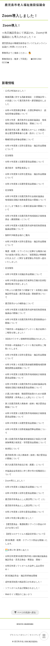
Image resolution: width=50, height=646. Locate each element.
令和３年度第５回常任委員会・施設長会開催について (25, 176)
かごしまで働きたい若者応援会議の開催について (25, 208)
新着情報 (8, 83)
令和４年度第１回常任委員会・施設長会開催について (25, 147)
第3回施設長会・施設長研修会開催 (21, 575)
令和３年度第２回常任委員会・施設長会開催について (25, 356)
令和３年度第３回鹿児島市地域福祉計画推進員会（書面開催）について (25, 217)
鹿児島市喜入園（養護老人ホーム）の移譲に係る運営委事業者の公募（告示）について (25, 131)
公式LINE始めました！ (15, 90)
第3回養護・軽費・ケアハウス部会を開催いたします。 (26, 542)
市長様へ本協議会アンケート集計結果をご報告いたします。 (25, 347)
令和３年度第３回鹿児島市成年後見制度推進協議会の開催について (25, 311)
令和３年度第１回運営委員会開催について (24, 423)
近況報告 (9, 155)
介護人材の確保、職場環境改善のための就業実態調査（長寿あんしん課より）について (25, 395)
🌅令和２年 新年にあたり (17, 550)
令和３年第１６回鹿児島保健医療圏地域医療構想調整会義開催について (25, 366)
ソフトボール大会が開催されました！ (22, 588)
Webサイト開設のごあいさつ (18, 594)
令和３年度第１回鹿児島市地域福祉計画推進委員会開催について (25, 415)
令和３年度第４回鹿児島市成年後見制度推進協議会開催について (25, 227)
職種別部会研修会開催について (19, 139)
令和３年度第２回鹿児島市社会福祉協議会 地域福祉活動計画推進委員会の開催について (25, 198)
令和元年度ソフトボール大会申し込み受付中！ (24, 567)
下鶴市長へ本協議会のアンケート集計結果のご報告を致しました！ (25, 331)
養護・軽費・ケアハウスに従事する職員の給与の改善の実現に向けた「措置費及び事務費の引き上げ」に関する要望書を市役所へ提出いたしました (25, 256)
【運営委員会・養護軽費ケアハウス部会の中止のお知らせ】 (25, 526)
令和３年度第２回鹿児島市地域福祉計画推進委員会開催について (25, 376)
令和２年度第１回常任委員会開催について (24, 511)
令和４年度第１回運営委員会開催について (24, 161)
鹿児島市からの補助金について (19, 303)
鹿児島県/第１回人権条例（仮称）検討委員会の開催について (26, 457)
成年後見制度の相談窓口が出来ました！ (23, 581)
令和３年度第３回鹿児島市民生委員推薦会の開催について (25, 321)
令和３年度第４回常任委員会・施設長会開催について (25, 243)
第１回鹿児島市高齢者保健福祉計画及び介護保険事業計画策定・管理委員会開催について (25, 441)
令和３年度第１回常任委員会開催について (24, 493)
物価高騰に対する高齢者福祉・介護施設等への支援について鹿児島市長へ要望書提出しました (25, 100)
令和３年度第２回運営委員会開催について (24, 184)
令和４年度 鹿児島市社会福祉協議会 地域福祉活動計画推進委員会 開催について (25, 122)
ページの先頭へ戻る (26, 612)
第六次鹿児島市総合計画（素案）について (24, 464)
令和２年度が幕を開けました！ (19, 518)
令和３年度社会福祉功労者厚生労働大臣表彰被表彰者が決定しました (25, 282)
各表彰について (12, 448)
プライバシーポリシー (19, 635)
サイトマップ (35, 635)
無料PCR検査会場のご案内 (17, 235)
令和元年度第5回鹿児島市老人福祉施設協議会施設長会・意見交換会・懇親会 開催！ (26, 558)
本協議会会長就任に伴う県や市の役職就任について (25, 473)
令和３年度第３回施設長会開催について (23, 274)
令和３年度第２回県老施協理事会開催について (25, 431)
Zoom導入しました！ (15, 480)
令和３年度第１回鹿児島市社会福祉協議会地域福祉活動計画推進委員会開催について (25, 386)
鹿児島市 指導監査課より (17, 168)
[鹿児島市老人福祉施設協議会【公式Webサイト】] (25, 5)
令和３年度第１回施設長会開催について (23, 487)
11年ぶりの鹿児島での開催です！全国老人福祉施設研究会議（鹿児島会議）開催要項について (26, 293)
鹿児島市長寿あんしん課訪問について (22, 505)
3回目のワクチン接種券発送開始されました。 (26, 338)
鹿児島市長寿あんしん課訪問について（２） (25, 499)
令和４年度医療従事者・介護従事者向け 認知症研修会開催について (25, 112)
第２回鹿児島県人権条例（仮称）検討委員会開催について (25, 405)
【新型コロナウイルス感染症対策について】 (25, 534)
